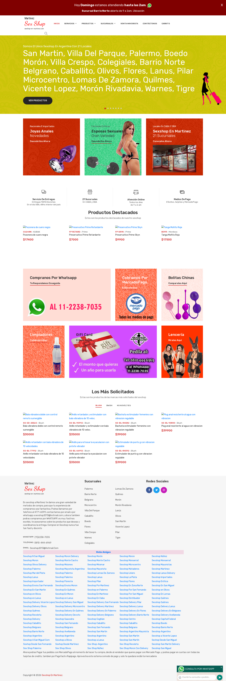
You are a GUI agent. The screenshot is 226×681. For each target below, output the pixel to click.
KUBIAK (36, 232)
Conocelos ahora (162, 141)
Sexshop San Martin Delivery (166, 644)
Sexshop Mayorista (96, 569)
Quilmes (119, 494)
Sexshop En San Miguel (163, 585)
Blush (98, 405)
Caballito (89, 516)
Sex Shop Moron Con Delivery (134, 648)
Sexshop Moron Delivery (67, 556)
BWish (109, 405)
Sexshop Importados (162, 577)
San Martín (120, 521)
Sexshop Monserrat (129, 560)
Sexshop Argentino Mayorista (134, 631)
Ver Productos (38, 100)
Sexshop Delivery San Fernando (103, 602)
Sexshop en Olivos (161, 590)
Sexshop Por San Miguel (131, 594)
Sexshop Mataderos (129, 569)
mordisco (173, 232)
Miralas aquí (175, 340)
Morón (118, 500)
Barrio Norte (91, 494)
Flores (88, 526)
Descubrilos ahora (40, 141)
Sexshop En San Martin (34, 590)
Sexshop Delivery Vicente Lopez (39, 602)
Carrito (166, 23)
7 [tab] (121, 108)
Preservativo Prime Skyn (127, 235)
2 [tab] (108, 108)
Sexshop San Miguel (161, 648)
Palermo (89, 489)
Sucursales (107, 23)
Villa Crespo (90, 532)
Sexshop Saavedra (64, 619)
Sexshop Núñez (159, 556)
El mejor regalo (84, 340)
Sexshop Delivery (31, 619)
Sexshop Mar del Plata (34, 573)
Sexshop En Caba (96, 598)
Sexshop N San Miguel (34, 556)
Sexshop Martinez (161, 569)
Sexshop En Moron (64, 594)
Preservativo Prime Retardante (85, 235)
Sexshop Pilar (94, 581)
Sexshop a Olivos (63, 640)
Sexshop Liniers (127, 573)
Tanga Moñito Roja (170, 235)
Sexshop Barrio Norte (162, 627)
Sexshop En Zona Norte (131, 585)
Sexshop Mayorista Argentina (70, 569)
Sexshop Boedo (159, 623)
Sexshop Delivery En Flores (133, 610)
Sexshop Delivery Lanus (131, 606)
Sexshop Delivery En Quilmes (69, 610)
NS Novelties (124, 405)
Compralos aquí (38, 340)
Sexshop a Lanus (95, 640)
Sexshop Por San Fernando (133, 590)
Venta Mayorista (129, 23)
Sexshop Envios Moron (66, 585)
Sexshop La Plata (128, 577)
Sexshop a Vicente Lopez (164, 636)
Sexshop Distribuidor (130, 598)
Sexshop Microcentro (130, 564)
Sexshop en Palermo (97, 590)
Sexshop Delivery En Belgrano (166, 610)
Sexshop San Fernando (66, 623)
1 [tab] (105, 108)
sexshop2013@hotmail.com (44, 548)
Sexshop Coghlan (96, 619)
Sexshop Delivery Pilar (130, 602)
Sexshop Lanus (30, 577)
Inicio (57, 23)
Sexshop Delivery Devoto (67, 615)
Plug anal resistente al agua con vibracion (181, 426)
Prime (85, 232)
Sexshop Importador (33, 581)
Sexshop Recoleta (32, 615)
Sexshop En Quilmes (65, 590)
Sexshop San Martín (129, 640)
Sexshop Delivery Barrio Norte (134, 615)
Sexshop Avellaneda (65, 631)
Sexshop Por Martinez (98, 585)
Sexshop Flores (127, 581)
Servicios (69, 23)
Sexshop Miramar (96, 564)
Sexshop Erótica (160, 581)
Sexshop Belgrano (32, 627)
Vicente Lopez (122, 526)
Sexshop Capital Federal (164, 619)
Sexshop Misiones (64, 564)
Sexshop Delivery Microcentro (70, 606)
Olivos (118, 516)
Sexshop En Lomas (161, 594)
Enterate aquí (129, 288)
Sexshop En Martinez (97, 594)
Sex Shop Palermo (32, 648)
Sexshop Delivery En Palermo (101, 610)
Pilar (117, 532)
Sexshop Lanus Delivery (163, 573)
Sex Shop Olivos (63, 648)
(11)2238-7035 (42, 537)
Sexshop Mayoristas (162, 564)
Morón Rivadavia (123, 505)
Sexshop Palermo (32, 569)
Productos (88, 23)
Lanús (118, 510)
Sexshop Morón (95, 556)
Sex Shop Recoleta (129, 644)
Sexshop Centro (128, 619)
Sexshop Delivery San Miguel (69, 602)
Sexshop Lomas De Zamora (101, 573)
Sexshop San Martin (97, 631)
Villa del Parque (92, 510)
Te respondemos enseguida (45, 283)
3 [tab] (110, 108)
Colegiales (90, 543)
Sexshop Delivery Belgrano (100, 615)
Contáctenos (150, 23)
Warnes (88, 537)
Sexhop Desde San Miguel (164, 640)
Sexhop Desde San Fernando (37, 644)
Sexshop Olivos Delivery (35, 564)
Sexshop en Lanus (32, 598)
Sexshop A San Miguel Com (36, 640)
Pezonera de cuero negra (35, 235)
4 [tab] (113, 108)
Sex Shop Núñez (95, 648)
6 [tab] (118, 108)
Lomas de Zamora (124, 489)
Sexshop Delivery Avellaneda (166, 615)
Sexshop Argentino (161, 631)
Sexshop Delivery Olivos (35, 606)
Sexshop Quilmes (160, 598)
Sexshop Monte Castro (66, 560)
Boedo (88, 521)
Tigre (117, 537)
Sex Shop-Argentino (97, 644)
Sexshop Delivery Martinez (100, 606)
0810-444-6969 (42, 542)
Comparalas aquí (177, 283)
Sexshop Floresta (64, 581)
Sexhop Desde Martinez (67, 644)
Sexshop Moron (127, 556)
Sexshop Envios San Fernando (38, 585)
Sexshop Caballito (32, 623)
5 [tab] (115, 108)
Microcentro (91, 505)
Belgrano (89, 500)
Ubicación (138, 10)
